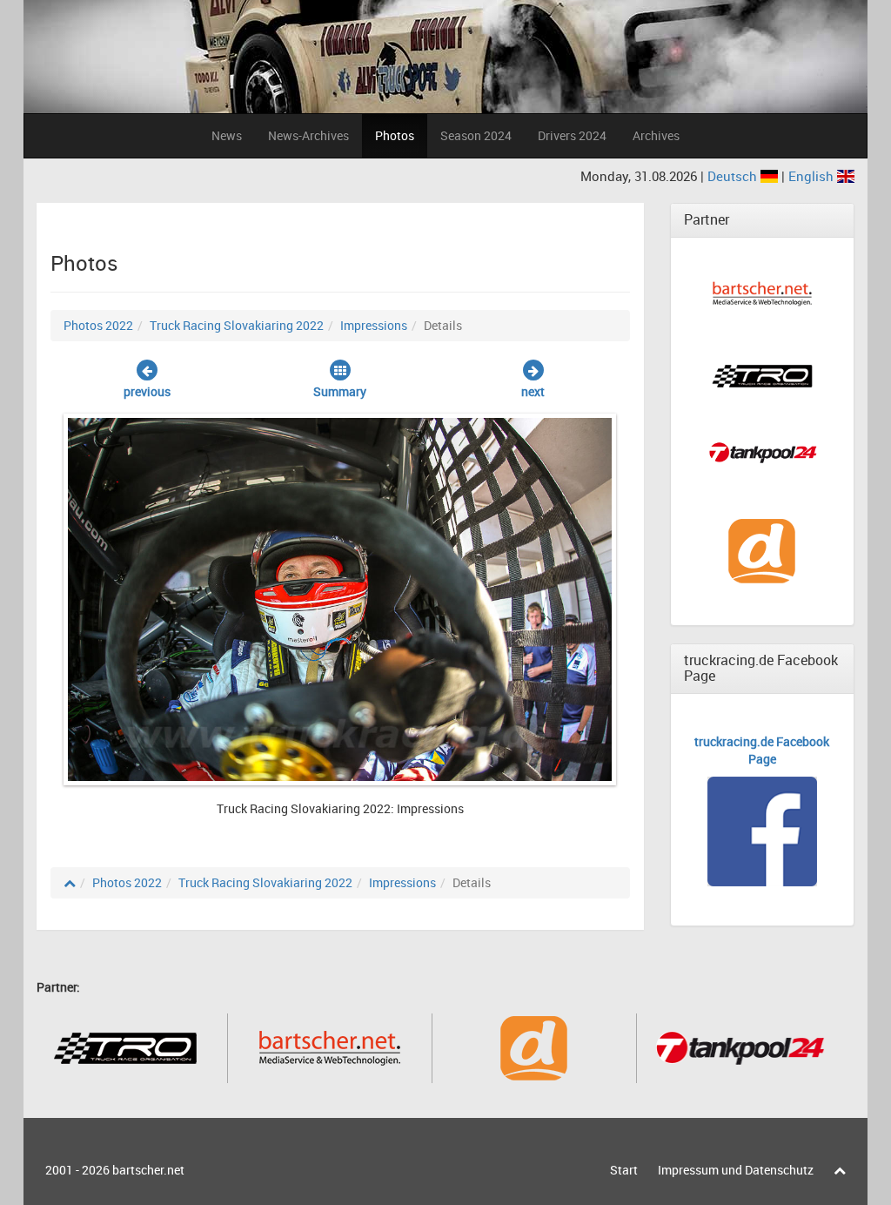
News (226, 135)
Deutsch (733, 176)
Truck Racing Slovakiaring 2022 (237, 325)
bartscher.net (148, 1169)
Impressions (373, 325)
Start (624, 1169)
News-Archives (308, 135)
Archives (656, 135)
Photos (394, 135)
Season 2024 (476, 135)
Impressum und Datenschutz (736, 1169)
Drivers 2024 (572, 135)
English (812, 176)
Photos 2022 (98, 325)
